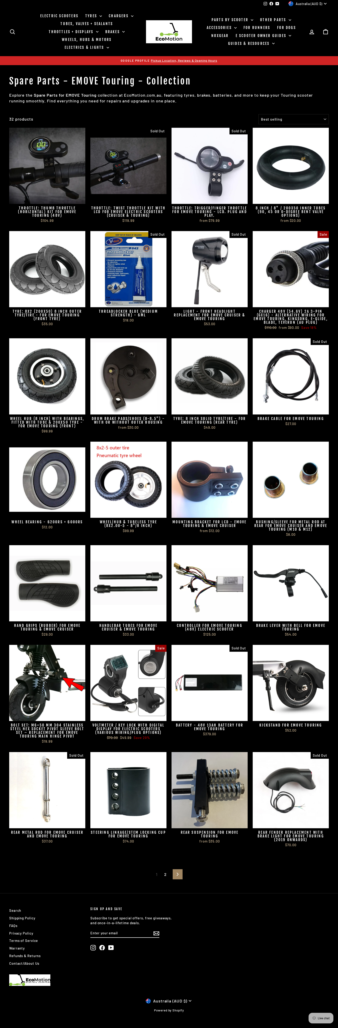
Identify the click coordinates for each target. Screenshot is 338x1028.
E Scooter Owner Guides (262, 35)
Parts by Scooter (231, 19)
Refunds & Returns (25, 956)
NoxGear (220, 35)
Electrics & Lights (85, 47)
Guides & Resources (249, 43)
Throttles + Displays (72, 31)
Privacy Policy (21, 933)
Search (15, 910)
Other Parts (273, 19)
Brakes (113, 31)
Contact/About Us (24, 963)
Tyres (91, 16)
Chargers (119, 16)
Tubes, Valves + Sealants (86, 23)
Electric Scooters (59, 16)
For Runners (256, 27)
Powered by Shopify (169, 1010)
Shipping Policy (22, 918)
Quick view (47, 199)
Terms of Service (23, 940)
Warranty (17, 948)
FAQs (13, 926)
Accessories (220, 27)
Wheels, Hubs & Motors (87, 39)
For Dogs (286, 27)
